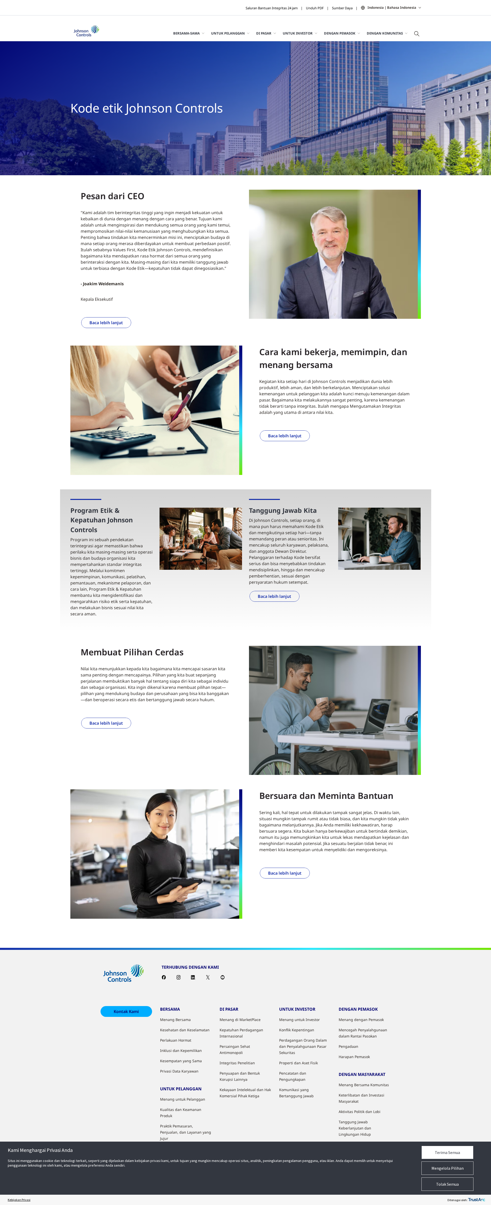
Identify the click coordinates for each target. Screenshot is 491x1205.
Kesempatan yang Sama (181, 1060)
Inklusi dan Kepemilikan (181, 1050)
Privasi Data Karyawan (179, 1071)
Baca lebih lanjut (106, 322)
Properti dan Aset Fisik (298, 1062)
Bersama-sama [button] (186, 33)
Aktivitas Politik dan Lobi (359, 1111)
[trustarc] (477, 1199)
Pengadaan (348, 1046)
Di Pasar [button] (263, 33)
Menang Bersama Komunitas (364, 1084)
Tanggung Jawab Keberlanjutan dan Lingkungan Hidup (355, 1128)
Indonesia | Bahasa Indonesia (392, 7)
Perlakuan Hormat (175, 1040)
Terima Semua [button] (447, 1152)
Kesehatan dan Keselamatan (185, 1029)
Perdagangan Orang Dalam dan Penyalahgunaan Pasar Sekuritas (303, 1046)
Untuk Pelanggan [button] (228, 33)
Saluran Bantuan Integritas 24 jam (272, 8)
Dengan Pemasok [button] (339, 33)
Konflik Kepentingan (296, 1029)
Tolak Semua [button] (447, 1184)
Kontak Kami (126, 1011)
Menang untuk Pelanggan (182, 1099)
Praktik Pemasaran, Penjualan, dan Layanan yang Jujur (185, 1132)
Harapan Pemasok (354, 1056)
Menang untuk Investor (299, 1019)
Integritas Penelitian (237, 1062)
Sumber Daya (342, 8)
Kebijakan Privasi (19, 1200)
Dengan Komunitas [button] (385, 33)
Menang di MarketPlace (240, 1019)
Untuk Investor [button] (298, 33)
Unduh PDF (315, 8)
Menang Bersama (175, 1019)
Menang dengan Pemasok (361, 1019)
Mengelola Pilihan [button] (447, 1168)
